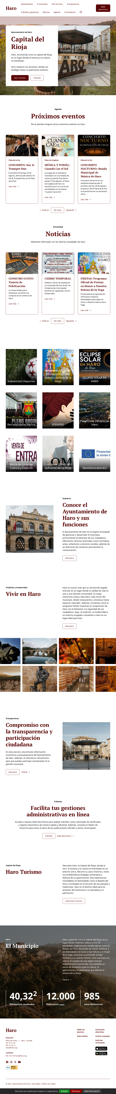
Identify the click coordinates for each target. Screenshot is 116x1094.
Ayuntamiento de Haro (21, 1084)
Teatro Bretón (82, 1036)
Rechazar (76, 1091)
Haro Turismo (20, 78)
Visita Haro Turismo (73, 901)
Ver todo (57, 210)
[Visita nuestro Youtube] (19, 1062)
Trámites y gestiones (30, 12)
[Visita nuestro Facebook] (7, 1062)
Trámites (37, 78)
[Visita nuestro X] (15, 1062)
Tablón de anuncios (81, 1031)
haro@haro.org (11, 1048)
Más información (92, 1091)
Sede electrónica (103, 8)
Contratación (70, 12)
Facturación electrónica (100, 1031)
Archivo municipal (102, 1036)
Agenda (57, 12)
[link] (11, 1067)
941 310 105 (10, 1056)
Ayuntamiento (27, 4)
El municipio (42, 4)
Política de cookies (49, 1084)
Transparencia (73, 4)
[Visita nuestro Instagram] (11, 1062)
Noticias (46, 12)
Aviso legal (36, 1084)
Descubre (69, 558)
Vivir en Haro (57, 4)
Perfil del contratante (100, 1041)
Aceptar (64, 1091)
